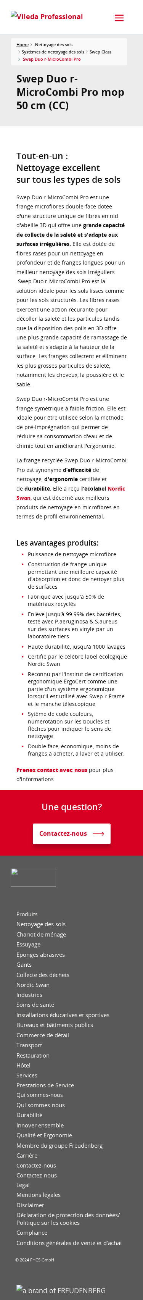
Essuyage (28, 944)
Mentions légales (38, 1194)
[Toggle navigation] (119, 18)
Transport (29, 1045)
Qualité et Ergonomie (44, 1135)
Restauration (33, 1055)
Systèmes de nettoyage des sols (53, 52)
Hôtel (23, 1065)
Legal (23, 1185)
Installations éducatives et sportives (62, 1015)
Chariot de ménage (41, 934)
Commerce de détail (42, 1035)
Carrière (26, 1155)
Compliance (31, 1232)
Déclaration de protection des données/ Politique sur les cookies (68, 1218)
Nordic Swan (33, 984)
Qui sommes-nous (39, 1095)
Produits (27, 914)
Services (26, 1075)
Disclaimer (30, 1205)
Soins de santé (35, 1004)
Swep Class (100, 52)
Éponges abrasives (40, 954)
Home (22, 44)
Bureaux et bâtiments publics (54, 1025)
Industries (29, 995)
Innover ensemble (40, 1125)
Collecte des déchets (42, 975)
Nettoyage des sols (41, 924)
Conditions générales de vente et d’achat (69, 1243)
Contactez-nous (36, 1165)
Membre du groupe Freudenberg (59, 1145)
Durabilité (29, 1115)
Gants (24, 964)
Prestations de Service (45, 1085)
